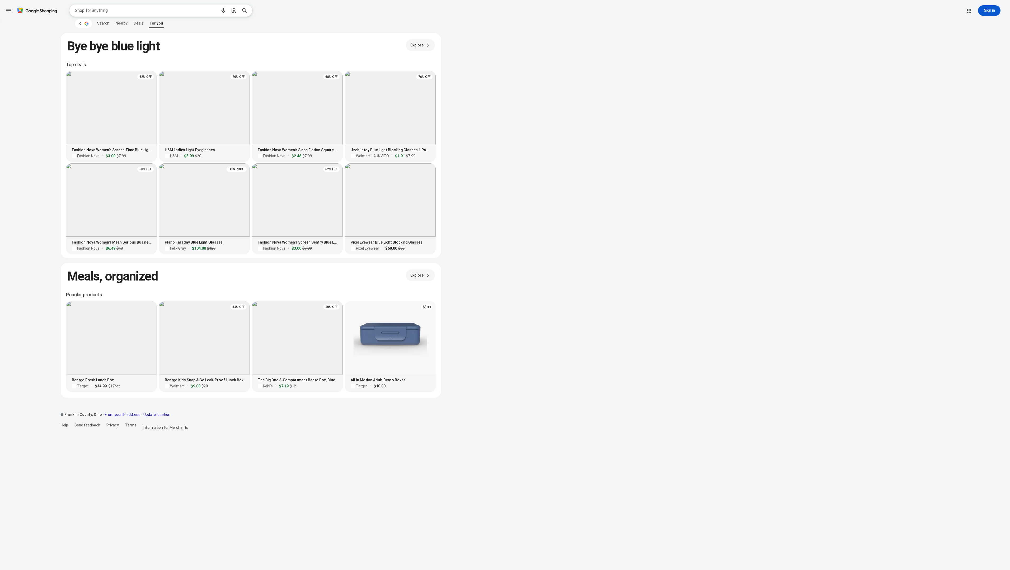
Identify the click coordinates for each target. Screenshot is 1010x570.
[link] (103, 23)
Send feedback (87, 425)
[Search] (246, 10)
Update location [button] (156, 414)
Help (64, 425)
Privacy (112, 425)
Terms (131, 425)
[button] (223, 10)
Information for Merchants (165, 427)
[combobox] (146, 10)
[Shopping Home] (37, 11)
